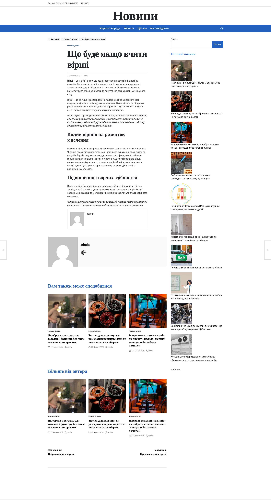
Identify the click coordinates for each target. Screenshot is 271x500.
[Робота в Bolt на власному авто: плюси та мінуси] (181, 255)
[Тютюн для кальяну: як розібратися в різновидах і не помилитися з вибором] (181, 101)
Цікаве (142, 28)
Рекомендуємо (159, 28)
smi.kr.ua (175, 369)
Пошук (174, 39)
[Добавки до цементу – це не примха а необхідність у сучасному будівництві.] (181, 163)
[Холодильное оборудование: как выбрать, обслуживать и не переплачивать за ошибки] (181, 344)
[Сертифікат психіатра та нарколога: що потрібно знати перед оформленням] (181, 282)
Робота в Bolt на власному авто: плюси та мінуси (196, 267)
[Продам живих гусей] (267, 250)
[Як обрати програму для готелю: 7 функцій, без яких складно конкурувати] (181, 70)
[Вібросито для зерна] (3, 250)
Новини (135, 15)
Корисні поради (110, 28)
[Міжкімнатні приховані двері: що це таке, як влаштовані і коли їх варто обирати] (181, 224)
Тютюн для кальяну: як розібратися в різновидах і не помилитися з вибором (107, 339)
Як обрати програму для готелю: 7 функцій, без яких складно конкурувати (66, 339)
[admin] (63, 252)
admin (86, 76)
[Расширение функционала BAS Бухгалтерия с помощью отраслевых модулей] (181, 193)
